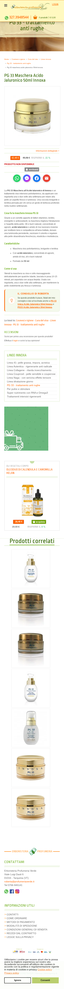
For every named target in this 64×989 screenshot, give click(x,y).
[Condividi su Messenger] (27, 178)
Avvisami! (32, 169)
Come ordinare (17, 918)
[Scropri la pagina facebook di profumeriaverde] (12, 891)
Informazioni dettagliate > (47, 151)
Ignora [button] (17, 980)
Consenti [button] (45, 980)
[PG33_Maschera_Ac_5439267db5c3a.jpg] (32, 116)
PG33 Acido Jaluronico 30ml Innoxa (35, 307)
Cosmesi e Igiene (24, 320)
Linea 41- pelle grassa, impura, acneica (28, 362)
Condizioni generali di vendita (27, 929)
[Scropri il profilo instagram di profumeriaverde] (17, 891)
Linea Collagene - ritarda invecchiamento (29, 370)
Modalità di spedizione (22, 925)
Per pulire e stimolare (18, 389)
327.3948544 (19, 17)
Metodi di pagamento (21, 922)
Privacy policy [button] (11, 973)
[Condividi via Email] (46, 178)
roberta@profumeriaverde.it (19, 881)
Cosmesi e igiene (18, 59)
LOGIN (55, 4)
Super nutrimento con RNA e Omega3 (27, 392)
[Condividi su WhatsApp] (17, 178)
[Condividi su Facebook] (36, 178)
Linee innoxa (46, 59)
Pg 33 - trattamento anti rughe (19, 63)
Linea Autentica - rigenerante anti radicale (29, 366)
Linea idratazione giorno (20, 381)
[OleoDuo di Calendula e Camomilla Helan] (32, 499)
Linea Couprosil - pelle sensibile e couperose (31, 374)
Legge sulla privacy (20, 937)
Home (6, 59)
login (15, 340)
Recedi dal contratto (21, 933)
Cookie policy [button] (45, 969)
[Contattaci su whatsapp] (6, 891)
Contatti (12, 914)
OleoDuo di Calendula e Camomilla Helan (29, 471)
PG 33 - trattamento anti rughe (29, 324)
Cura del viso (33, 59)
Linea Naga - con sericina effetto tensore (29, 377)
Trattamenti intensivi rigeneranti (24, 396)
